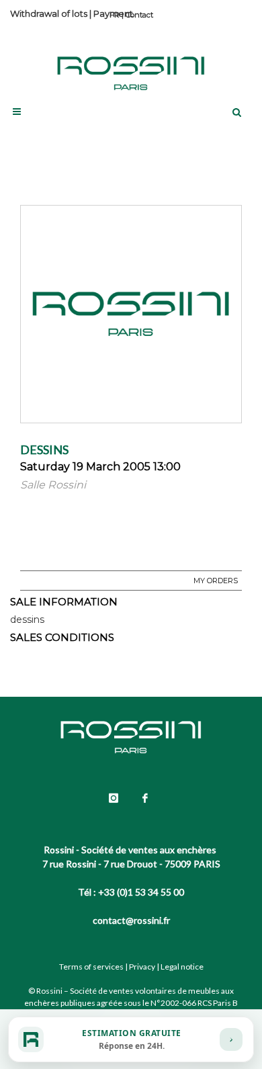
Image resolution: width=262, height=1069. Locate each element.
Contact (139, 14)
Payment (113, 13)
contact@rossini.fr (131, 920)
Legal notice (182, 966)
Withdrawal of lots (48, 13)
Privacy (142, 966)
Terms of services (91, 966)
